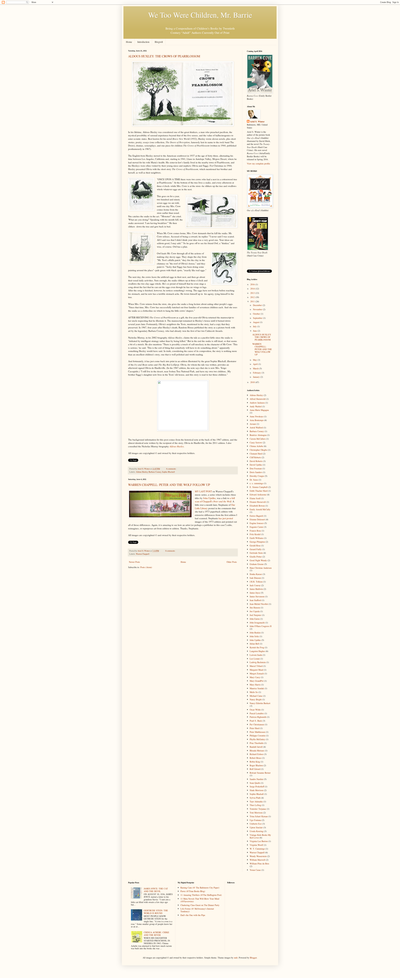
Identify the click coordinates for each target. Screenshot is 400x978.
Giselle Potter (256, 556)
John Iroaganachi (257, 622)
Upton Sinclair (256, 827)
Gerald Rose (255, 545)
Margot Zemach (257, 673)
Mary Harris (255, 684)
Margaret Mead (256, 669)
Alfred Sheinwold (257, 398)
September (258, 317)
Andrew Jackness (257, 402)
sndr (236, 957)
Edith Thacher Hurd (259, 490)
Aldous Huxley (142, 472)
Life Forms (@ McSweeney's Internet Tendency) (197, 910)
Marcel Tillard (256, 666)
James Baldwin (256, 588)
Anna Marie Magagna (259, 410)
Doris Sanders (256, 472)
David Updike (256, 464)
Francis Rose (255, 530)
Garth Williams (256, 538)
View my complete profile (258, 163)
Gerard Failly (256, 549)
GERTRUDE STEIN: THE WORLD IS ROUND (156, 912)
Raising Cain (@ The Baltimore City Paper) (199, 887)
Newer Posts (134, 561)
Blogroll (159, 41)
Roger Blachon (256, 765)
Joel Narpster (255, 615)
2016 (252, 284)
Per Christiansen (257, 724)
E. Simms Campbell (259, 487)
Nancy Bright (256, 699)
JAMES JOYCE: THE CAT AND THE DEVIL (156, 890)
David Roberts (256, 461)
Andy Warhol (256, 406)
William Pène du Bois (259, 863)
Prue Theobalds (256, 743)
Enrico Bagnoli (256, 515)
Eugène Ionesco (257, 523)
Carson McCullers (257, 438)
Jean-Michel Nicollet (259, 603)
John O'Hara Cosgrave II (261, 626)
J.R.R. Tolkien (256, 581)
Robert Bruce (255, 757)
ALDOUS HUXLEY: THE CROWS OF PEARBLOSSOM (164, 56)
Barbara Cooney (155, 472)
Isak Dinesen (255, 577)
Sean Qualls (255, 782)
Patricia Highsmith (258, 716)
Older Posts (232, 561)
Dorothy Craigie (257, 475)
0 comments (170, 550)
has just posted (226, 518)
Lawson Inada (256, 654)
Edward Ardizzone (258, 494)
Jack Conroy (255, 585)
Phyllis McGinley (257, 739)
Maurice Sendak (257, 688)
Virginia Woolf (256, 844)
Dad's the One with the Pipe (192, 915)
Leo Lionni (255, 658)
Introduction (143, 41)
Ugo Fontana (255, 820)
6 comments (171, 468)
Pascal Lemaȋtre (257, 713)
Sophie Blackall (168, 472)
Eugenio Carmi (256, 526)
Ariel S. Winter (144, 468)
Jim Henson (255, 607)
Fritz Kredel (255, 534)
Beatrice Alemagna (258, 435)
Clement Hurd (256, 453)
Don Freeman (256, 468)
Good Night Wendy (258, 560)
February (257, 372)
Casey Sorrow (256, 442)
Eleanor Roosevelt (258, 501)
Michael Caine (256, 695)
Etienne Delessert (257, 519)
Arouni (253, 423)
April (255, 364)
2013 (252, 292)
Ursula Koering (256, 831)
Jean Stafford (255, 600)
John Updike (209, 498)
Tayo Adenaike (256, 801)
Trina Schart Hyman (259, 816)
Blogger (253, 957)
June (255, 330)
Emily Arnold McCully (260, 509)
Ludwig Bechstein (258, 662)
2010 (252, 382)
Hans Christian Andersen (261, 567)
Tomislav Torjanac (258, 808)
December (257, 305)
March (256, 368)
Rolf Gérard (255, 768)
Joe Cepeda (255, 611)
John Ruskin (255, 632)
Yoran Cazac (255, 869)
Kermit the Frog (257, 647)
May (255, 359)
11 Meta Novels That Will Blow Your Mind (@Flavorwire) (199, 900)
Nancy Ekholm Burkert (260, 703)
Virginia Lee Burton (259, 841)
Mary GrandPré (256, 680)
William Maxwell (257, 859)
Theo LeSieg (255, 805)
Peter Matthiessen (257, 731)
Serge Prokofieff (257, 786)
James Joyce (255, 592)
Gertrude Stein (256, 552)
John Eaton (255, 618)
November (258, 309)
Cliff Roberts (255, 457)
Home (129, 41)
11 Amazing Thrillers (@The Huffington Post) (201, 894)
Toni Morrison (256, 812)
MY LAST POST (203, 491)
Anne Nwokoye (256, 416)
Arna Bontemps (256, 420)
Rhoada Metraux (257, 750)
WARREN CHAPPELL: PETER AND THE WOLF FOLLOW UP (169, 485)
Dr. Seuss (254, 479)
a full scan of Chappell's (215, 500)
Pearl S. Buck (256, 720)
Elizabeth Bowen (257, 505)
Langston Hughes (257, 651)
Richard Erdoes (256, 754)
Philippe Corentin (257, 735)
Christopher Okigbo (258, 449)
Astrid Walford (256, 427)
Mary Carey (255, 677)
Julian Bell (254, 643)
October (257, 313)
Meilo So (254, 692)
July (255, 326)
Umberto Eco (256, 823)
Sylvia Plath (255, 797)
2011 (252, 301)
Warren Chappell (142, 554)
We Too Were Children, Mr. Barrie (200, 15)
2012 (252, 297)
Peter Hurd (254, 728)
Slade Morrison (256, 790)
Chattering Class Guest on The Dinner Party (199, 905)
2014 (252, 288)
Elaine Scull (255, 498)
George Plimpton (257, 541)
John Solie (254, 636)
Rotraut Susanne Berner (260, 772)
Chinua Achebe (256, 446)
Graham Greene (257, 564)
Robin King (255, 761)
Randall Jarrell (256, 746)
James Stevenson (257, 596)
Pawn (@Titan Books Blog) (192, 891)
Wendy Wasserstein (258, 856)
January (256, 376)
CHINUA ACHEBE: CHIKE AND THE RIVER (156, 933)
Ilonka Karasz (256, 574)
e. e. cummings (256, 483)
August (256, 322)
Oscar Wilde (255, 709)
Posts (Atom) (146, 567)
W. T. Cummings (257, 848)
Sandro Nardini (256, 779)
